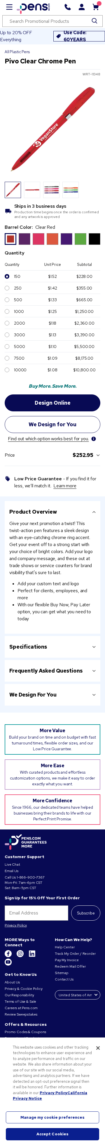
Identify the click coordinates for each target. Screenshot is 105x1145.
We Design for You (33, 694)
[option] (10, 239)
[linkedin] (32, 956)
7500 (19, 358)
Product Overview (33, 511)
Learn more (64, 486)
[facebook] (9, 956)
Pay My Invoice (67, 960)
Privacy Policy (16, 925)
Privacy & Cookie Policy (24, 988)
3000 (19, 334)
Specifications (28, 646)
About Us (12, 982)
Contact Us (64, 979)
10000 (20, 370)
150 (17, 276)
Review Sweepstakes (21, 1014)
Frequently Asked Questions (45, 670)
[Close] (98, 1048)
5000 (19, 346)
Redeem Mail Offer (70, 966)
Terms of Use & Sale (20, 1001)
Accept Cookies (52, 1134)
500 (18, 299)
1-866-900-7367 (31, 877)
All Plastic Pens (17, 51)
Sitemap (62, 973)
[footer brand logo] (26, 842)
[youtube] (8, 964)
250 (18, 288)
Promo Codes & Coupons (25, 1032)
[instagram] (20, 956)
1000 (19, 311)
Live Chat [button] (12, 864)
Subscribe (86, 913)
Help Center (64, 947)
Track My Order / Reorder (75, 953)
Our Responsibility (19, 995)
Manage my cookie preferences (52, 1117)
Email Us (11, 871)
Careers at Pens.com (21, 1008)
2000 (19, 323)
